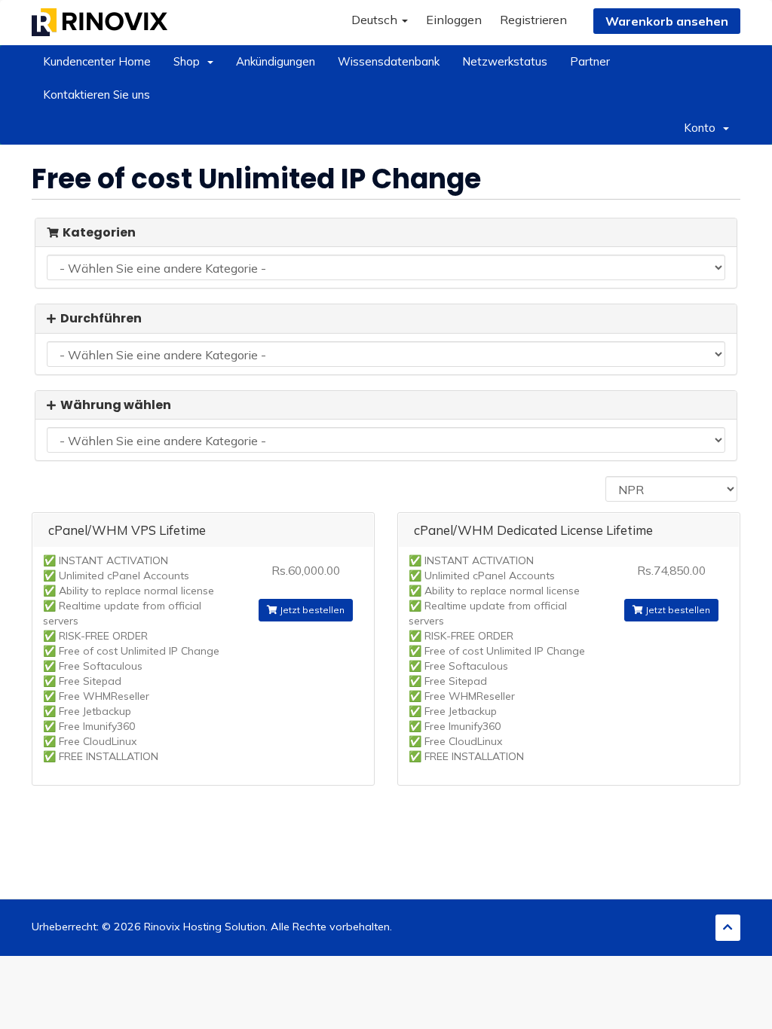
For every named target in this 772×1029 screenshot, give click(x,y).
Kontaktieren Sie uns (96, 94)
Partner (590, 61)
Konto (702, 128)
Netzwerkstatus (504, 61)
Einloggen (454, 19)
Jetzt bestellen (311, 609)
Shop (189, 61)
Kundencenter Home (97, 61)
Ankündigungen (275, 61)
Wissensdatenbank (389, 61)
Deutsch (375, 19)
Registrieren (533, 19)
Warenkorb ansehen (666, 21)
